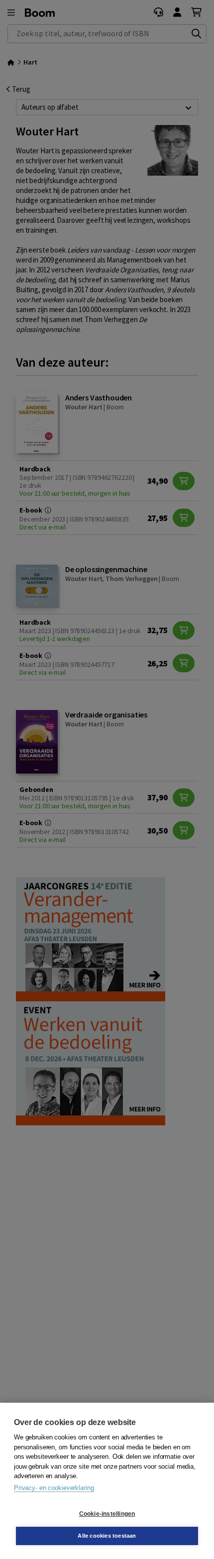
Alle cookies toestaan (107, 1536)
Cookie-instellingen (107, 1513)
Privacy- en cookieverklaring (54, 1488)
